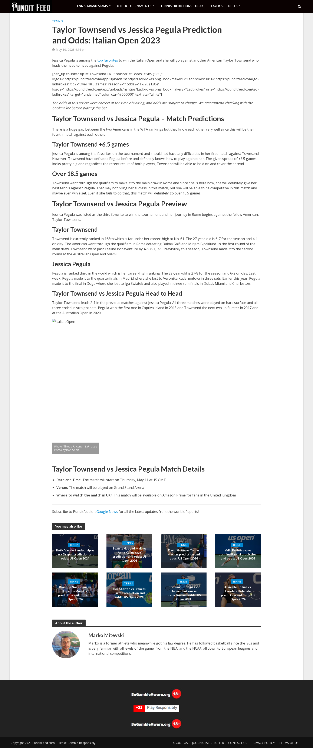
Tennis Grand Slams (91, 6)
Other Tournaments (134, 6)
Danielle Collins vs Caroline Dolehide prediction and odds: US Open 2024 (238, 593)
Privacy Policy (263, 743)
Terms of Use (289, 743)
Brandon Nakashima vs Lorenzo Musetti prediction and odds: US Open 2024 (75, 593)
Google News (107, 511)
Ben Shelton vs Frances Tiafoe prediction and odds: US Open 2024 (129, 593)
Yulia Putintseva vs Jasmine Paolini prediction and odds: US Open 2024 (238, 554)
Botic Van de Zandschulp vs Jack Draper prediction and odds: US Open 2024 (75, 554)
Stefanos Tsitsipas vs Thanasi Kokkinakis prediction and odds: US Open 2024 (184, 593)
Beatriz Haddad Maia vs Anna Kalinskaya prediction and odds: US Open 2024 (129, 554)
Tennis (57, 21)
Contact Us (237, 743)
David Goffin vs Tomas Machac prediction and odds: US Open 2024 (184, 554)
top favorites (107, 60)
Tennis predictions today (182, 6)
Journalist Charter (208, 743)
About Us (180, 743)
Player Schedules (223, 6)
